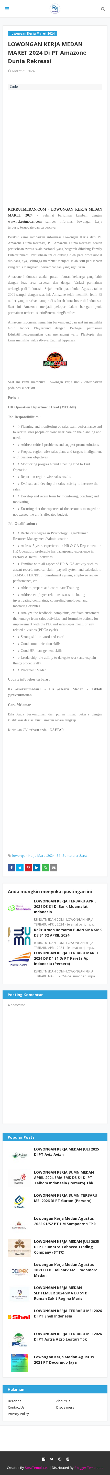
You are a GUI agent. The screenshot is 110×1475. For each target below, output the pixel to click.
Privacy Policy (18, 1413)
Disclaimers (65, 1407)
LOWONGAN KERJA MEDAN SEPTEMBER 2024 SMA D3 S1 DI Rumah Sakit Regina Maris (61, 1293)
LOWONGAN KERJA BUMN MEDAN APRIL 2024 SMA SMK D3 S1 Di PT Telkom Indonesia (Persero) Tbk (64, 1177)
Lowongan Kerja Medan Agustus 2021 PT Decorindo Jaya (64, 1359)
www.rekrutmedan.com (25, 221)
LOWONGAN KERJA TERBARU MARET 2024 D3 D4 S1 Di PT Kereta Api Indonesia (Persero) (66, 958)
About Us (63, 1401)
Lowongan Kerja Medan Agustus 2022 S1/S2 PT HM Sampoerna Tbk (65, 1221)
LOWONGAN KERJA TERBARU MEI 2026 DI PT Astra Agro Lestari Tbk (68, 1336)
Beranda (14, 1401)
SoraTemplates (37, 1467)
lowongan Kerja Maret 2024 (33, 855)
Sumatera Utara (74, 855)
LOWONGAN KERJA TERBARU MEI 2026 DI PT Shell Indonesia (68, 1313)
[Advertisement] (55, 148)
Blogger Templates (88, 1467)
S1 (58, 855)
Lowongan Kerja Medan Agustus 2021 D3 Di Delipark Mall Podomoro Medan (65, 1270)
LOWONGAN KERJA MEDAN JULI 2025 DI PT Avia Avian (66, 1152)
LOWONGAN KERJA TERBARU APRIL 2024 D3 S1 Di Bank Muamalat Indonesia (65, 906)
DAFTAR (57, 730)
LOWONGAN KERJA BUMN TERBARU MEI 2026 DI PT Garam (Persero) (65, 1198)
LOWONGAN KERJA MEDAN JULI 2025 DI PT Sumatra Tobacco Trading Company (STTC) (66, 1247)
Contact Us (16, 1407)
